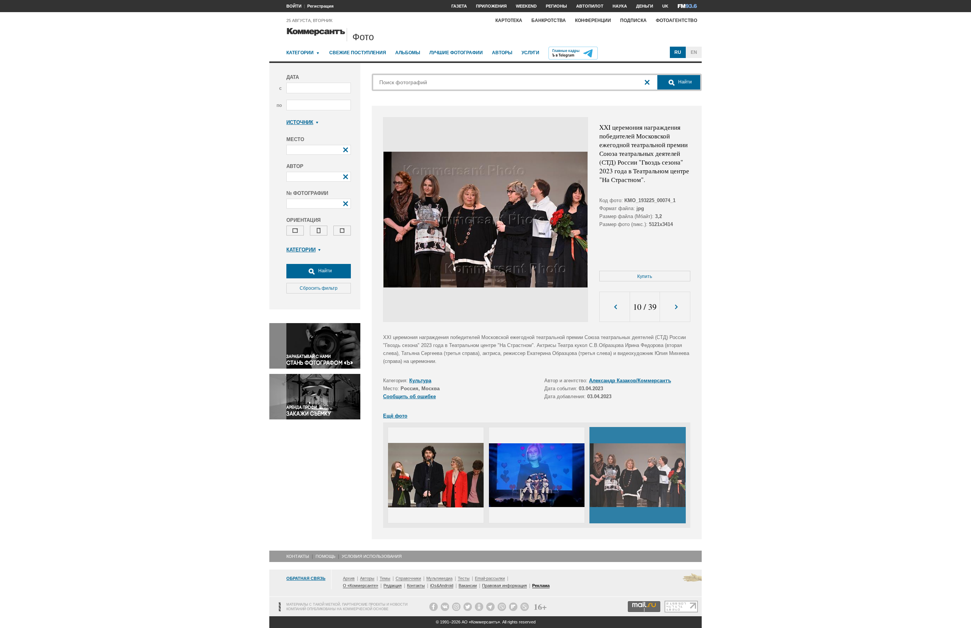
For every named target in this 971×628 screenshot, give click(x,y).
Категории (300, 52)
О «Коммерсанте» (360, 585)
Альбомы (407, 52)
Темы (385, 578)
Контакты (297, 556)
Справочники (408, 578)
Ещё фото (395, 416)
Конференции (593, 20)
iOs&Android (441, 585)
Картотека (508, 20)
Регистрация (320, 6)
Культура (420, 380)
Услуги (530, 52)
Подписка (633, 20)
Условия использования (372, 556)
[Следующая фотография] (675, 307)
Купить (644, 276)
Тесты (464, 578)
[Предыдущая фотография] (615, 307)
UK (665, 6)
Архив (349, 578)
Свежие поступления (357, 52)
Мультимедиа (439, 578)
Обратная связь (305, 578)
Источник (299, 122)
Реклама (541, 585)
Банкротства (548, 20)
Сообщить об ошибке (409, 396)
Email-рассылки (490, 578)
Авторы (502, 52)
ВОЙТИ (294, 6)
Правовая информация (504, 585)
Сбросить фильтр (319, 288)
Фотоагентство (676, 20)
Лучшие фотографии (456, 52)
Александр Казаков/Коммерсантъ (630, 380)
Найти (324, 270)
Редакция (392, 585)
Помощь (325, 556)
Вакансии (468, 585)
